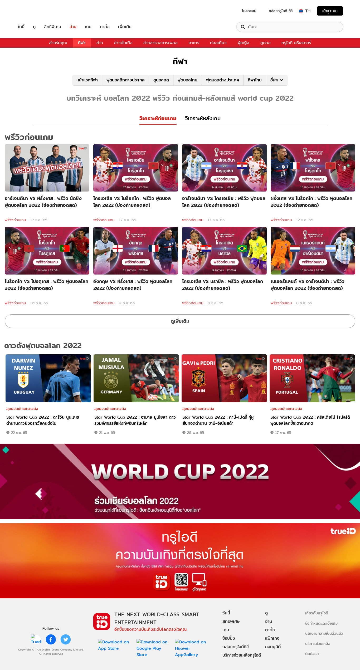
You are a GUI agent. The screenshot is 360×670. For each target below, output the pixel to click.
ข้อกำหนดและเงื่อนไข (321, 623)
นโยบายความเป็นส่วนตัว (324, 633)
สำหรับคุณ (58, 43)
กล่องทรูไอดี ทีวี (281, 10)
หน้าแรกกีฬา (87, 80)
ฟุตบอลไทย (187, 80)
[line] (36, 639)
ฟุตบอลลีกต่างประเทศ (125, 80)
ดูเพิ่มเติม (180, 321)
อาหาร (194, 43)
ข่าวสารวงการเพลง (160, 43)
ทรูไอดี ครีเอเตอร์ (296, 43)
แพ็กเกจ (272, 638)
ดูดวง (265, 43)
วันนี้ (21, 27)
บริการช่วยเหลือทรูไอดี (241, 655)
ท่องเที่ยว (218, 43)
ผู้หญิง (243, 43)
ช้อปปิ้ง (228, 638)
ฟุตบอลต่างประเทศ (222, 80)
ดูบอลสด (161, 80)
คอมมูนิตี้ (273, 646)
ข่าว (99, 43)
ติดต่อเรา (312, 654)
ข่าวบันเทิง (123, 43)
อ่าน (73, 27)
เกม (88, 27)
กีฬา (81, 43)
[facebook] (51, 639)
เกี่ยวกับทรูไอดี (316, 613)
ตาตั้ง (105, 27)
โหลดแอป (249, 10)
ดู (34, 27)
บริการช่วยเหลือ (317, 643)
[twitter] (65, 639)
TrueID (32, 11)
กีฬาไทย (255, 80)
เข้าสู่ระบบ (330, 11)
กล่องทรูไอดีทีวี (235, 646)
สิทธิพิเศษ (52, 27)
